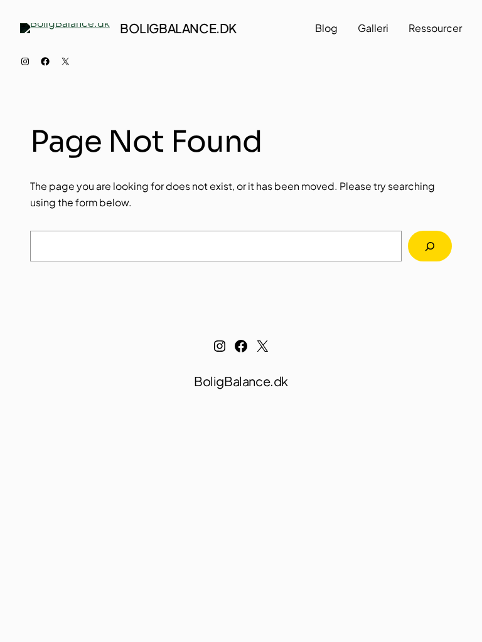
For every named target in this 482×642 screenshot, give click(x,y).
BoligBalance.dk (178, 28)
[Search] (430, 246)
